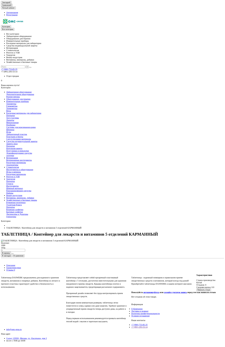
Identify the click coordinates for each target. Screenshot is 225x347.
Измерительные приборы (17, 101)
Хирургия (10, 179)
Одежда (9, 184)
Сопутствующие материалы (18, 139)
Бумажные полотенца (16, 202)
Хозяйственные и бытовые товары (21, 200)
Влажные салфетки (14, 209)
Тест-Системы (12, 118)
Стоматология (12, 167)
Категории (6, 27)
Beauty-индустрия (14, 195)
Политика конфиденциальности (145, 313)
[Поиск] (30, 67)
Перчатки (10, 115)
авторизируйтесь (151, 292)
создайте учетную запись (175, 292)
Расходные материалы (16, 162)
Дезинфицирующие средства (19, 153)
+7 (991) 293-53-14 (139, 327)
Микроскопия (12, 122)
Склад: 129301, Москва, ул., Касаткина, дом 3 (26, 338)
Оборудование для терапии (18, 99)
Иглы (8, 132)
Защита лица (12, 144)
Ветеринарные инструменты (19, 160)
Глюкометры (11, 106)
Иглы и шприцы (13, 172)
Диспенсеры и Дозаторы (17, 214)
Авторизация (12, 12)
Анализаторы (12, 165)
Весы (8, 111)
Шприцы (10, 130)
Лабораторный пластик (16, 134)
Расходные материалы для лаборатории (23, 113)
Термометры (11, 108)
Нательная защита (14, 148)
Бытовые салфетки (14, 212)
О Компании (137, 309)
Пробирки (10, 125)
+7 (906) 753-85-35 (9, 69)
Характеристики (13, 268)
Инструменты (12, 186)
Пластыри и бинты (14, 137)
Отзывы (10, 270)
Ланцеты (10, 120)
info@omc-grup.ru (14, 329)
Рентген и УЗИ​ (13, 177)
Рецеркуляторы (13, 97)
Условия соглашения (140, 316)
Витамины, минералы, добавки (20, 198)
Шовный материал (14, 188)
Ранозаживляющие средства (18, 191)
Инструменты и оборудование (19, 169)
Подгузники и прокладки (17, 151)
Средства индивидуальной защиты (21, 141)
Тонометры (11, 104)
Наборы (9, 193)
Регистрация (11, 15)
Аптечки (10, 155)
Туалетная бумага (14, 205)
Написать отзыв (203, 290)
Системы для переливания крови (21, 127)
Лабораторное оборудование (19, 92)
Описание (10, 265)
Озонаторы (11, 216)
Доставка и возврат (139, 311)
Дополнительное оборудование (20, 94)
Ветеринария (12, 158)
